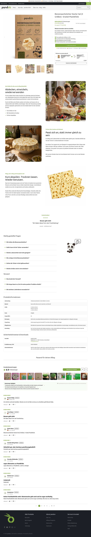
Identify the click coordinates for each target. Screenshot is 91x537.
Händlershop (21, 3)
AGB (69, 528)
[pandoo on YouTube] (7, 527)
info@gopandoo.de (34, 341)
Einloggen (82, 3)
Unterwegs (27, 526)
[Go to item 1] (7, 376)
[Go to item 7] (53, 376)
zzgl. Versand (82, 23)
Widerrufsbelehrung (72, 523)
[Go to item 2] (15, 376)
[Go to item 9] (69, 376)
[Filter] (82, 369)
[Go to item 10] (76, 376)
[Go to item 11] (84, 376)
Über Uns (48, 517)
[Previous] (4, 37)
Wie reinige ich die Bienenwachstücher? (17, 258)
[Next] (52, 37)
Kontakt (69, 520)
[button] (15, 7)
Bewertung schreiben (71, 369)
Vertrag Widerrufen (72, 526)
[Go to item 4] (30, 376)
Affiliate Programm (50, 520)
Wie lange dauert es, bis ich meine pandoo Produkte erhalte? (23, 284)
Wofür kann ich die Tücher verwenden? (17, 247)
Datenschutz (49, 523)
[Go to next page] (54, 506)
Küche (26, 523)
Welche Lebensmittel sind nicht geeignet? (18, 252)
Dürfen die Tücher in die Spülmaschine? (17, 263)
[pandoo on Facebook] (5, 527)
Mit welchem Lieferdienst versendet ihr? (18, 289)
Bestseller (27, 517)
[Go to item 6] (46, 376)
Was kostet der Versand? (13, 279)
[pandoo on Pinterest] (10, 527)
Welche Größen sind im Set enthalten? (17, 268)
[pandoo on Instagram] (12, 527)
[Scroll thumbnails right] (86, 376)
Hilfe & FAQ (70, 517)
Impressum (49, 526)
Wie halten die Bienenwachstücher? (16, 242)
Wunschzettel (4, 3)
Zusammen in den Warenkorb (71, 63)
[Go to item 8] (61, 376)
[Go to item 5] (38, 376)
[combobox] (83, 7)
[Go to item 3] (23, 376)
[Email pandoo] (15, 527)
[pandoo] (6, 7)
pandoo (9, 533)
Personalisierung (13, 3)
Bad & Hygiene (28, 520)
